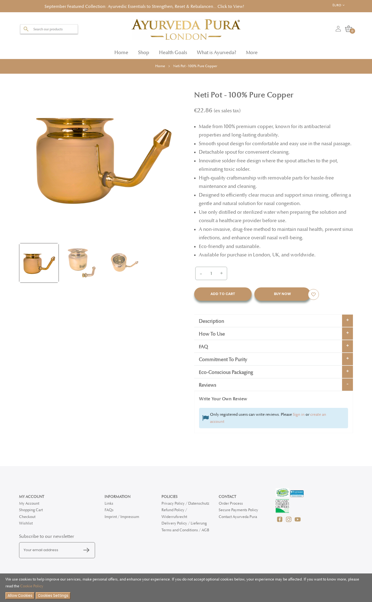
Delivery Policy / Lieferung (184, 523)
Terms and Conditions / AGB (185, 530)
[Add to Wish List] (313, 292)
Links (109, 503)
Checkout (27, 516)
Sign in (299, 412)
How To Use (212, 332)
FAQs (109, 510)
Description (211, 319)
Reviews (207, 383)
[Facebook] (280, 522)
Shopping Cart (31, 510)
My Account (29, 503)
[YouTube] (298, 522)
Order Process (231, 503)
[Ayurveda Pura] (186, 28)
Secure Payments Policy (238, 510)
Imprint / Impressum (122, 516)
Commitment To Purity (223, 358)
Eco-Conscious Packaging (226, 371)
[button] (341, 5)
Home (121, 51)
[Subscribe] (87, 550)
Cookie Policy (31, 586)
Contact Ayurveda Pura (238, 516)
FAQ (203, 345)
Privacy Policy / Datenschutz (185, 503)
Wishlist (26, 523)
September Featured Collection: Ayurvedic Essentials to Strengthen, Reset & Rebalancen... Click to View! (109, 6)
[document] (186, 587)
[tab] (273, 319)
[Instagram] (289, 522)
